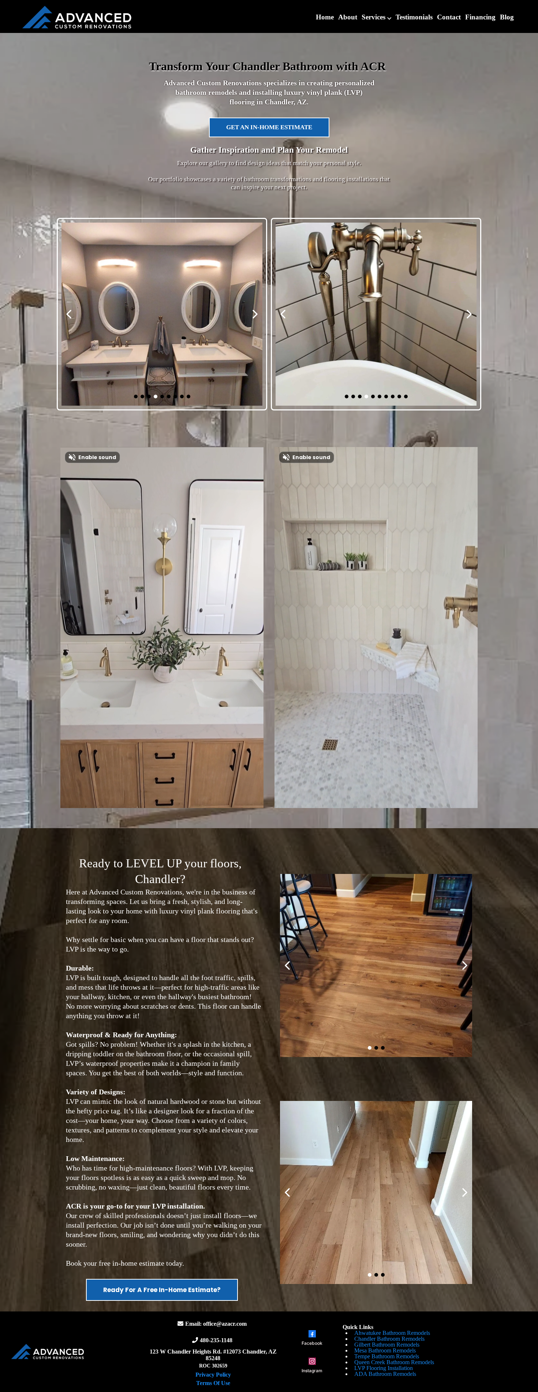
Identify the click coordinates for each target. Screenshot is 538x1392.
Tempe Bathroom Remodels (386, 1356)
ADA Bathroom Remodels (385, 1374)
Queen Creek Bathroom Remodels (394, 1362)
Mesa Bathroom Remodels (385, 1350)
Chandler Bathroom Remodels (389, 1339)
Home (325, 17)
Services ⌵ (376, 17)
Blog (507, 17)
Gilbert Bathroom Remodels (386, 1344)
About (347, 17)
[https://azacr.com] (77, 17)
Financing (480, 17)
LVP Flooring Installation (383, 1368)
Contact (449, 17)
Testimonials (414, 17)
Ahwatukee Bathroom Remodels (392, 1333)
